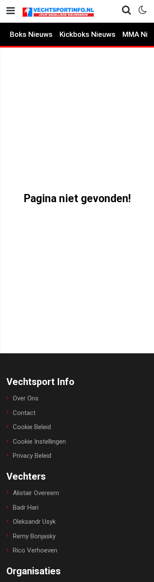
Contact (24, 413)
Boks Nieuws (31, 34)
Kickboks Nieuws (87, 34)
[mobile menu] (10, 11)
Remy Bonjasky (34, 536)
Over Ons (25, 398)
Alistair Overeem (36, 493)
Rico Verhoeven (35, 550)
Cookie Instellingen (39, 441)
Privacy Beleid (32, 456)
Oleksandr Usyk (34, 521)
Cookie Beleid (32, 427)
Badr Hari (25, 507)
